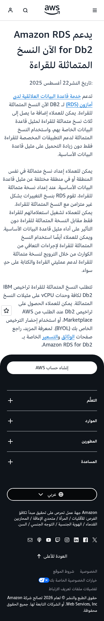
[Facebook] (85, 541)
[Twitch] (57, 541)
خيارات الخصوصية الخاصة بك (73, 580)
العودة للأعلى (55, 556)
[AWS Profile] (10, 10)
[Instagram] (67, 541)
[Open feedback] (6, 310)
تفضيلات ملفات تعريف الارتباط (73, 589)
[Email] (30, 541)
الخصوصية (88, 571)
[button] (52, 367)
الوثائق (68, 337)
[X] (94, 541)
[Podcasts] (39, 541)
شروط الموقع (63, 571)
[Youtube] (48, 541)
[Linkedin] (76, 541)
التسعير (50, 337)
